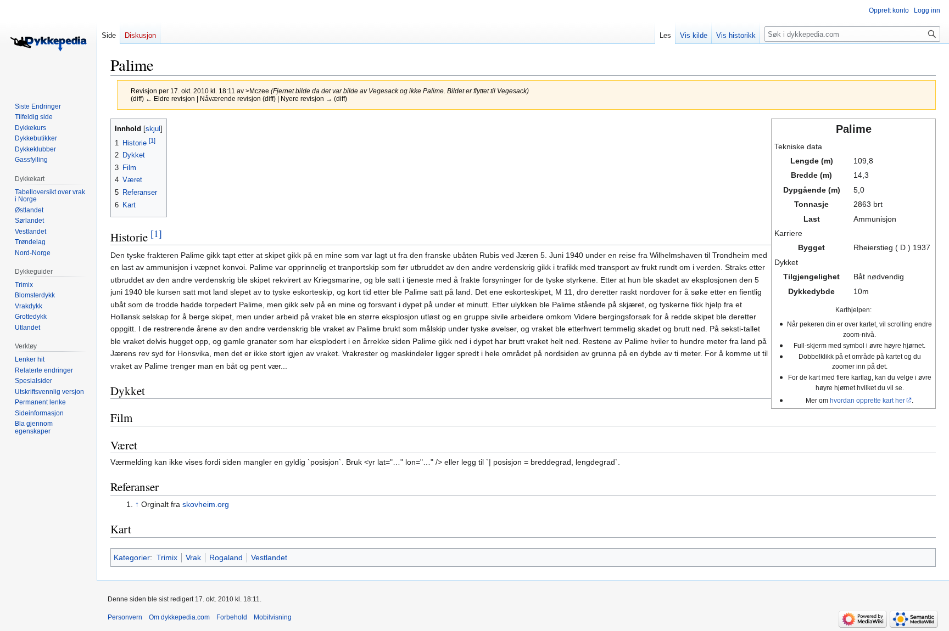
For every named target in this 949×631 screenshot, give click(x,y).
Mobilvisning (273, 617)
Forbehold (231, 617)
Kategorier (132, 557)
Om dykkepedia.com (179, 617)
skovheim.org (205, 504)
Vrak (193, 557)
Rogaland (226, 557)
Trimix (167, 557)
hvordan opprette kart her (867, 400)
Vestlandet (269, 557)
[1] (156, 233)
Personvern (125, 617)
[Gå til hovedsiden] (48, 44)
